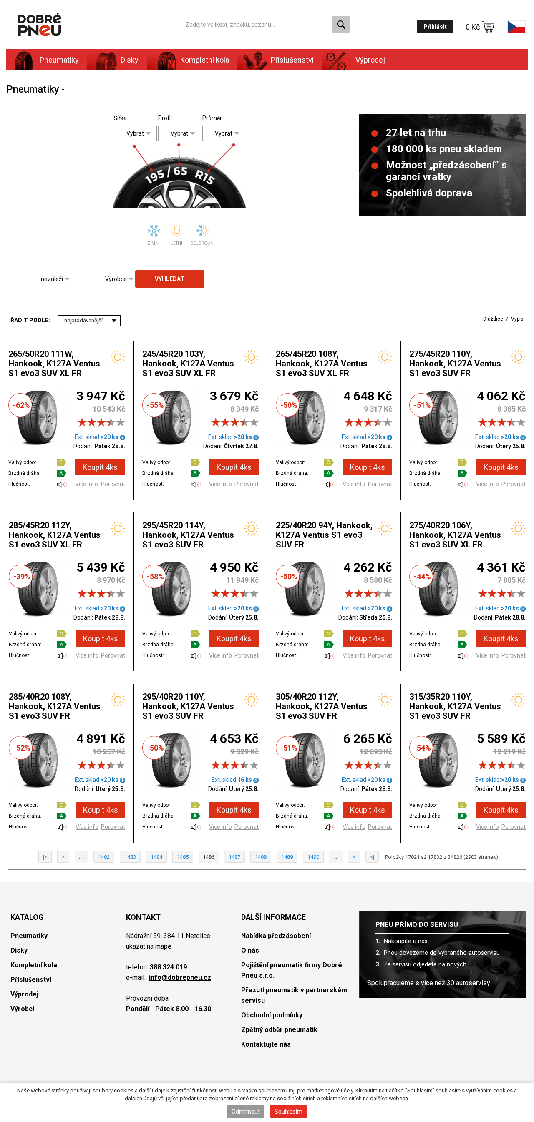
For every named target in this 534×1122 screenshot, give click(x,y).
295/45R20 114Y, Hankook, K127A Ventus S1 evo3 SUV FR (188, 535)
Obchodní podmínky (271, 1015)
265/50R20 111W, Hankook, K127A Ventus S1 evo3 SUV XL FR (54, 363)
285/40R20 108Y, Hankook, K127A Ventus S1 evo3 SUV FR (55, 706)
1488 (261, 857)
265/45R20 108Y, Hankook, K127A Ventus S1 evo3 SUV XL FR (322, 363)
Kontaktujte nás (266, 1044)
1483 (130, 857)
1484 (156, 857)
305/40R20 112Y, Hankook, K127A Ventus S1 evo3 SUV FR (322, 706)
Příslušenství (292, 59)
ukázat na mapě (148, 946)
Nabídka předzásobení (276, 936)
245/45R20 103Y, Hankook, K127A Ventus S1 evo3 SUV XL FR (188, 363)
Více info (86, 484)
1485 (183, 857)
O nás (250, 950)
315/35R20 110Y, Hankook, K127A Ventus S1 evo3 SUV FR (455, 706)
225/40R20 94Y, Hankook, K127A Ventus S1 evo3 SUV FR (324, 535)
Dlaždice (493, 319)
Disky (19, 950)
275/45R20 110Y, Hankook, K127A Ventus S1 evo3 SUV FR (455, 363)
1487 (234, 857)
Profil (164, 118)
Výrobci (22, 1009)
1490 (313, 857)
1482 (104, 857)
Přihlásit (435, 26)
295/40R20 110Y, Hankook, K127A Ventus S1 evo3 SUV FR (188, 706)
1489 (287, 857)
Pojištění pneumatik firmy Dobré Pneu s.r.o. (291, 970)
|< (45, 857)
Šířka (120, 118)
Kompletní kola (33, 965)
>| (372, 857)
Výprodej (370, 59)
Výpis (517, 319)
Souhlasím (288, 1111)
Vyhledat (169, 279)
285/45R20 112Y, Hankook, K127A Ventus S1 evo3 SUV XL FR (55, 535)
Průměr (208, 118)
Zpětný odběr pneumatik (279, 1030)
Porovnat (113, 484)
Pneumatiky (29, 936)
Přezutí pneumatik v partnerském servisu (294, 995)
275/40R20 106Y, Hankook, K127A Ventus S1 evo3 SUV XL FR (455, 535)
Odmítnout (246, 1111)
